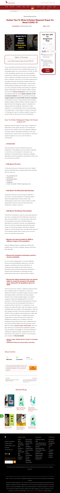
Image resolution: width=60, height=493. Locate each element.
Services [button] (12, 6)
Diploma (39, 6)
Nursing (50, 444)
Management (52, 443)
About (19, 441)
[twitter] (7, 454)
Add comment (32, 368)
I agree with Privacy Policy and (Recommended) (48, 56)
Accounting (51, 439)
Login (54, 6)
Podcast (27, 458)
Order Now (20, 443)
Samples (19, 6)
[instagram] (5, 454)
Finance (50, 455)
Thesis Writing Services (40, 443)
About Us (44, 7)
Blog (24, 6)
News (28, 6)
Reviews (33, 7)
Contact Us (49, 7)
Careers (20, 450)
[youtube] (9, 454)
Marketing (51, 453)
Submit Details (47, 70)
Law (50, 446)
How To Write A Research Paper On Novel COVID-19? (21, 61)
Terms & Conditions (48, 55)
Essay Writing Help (39, 448)
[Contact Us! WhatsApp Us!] (2, 416)
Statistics (51, 457)
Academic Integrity (33, 490)
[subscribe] (14, 462)
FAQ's (19, 455)
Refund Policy (29, 441)
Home (6, 6)
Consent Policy (29, 448)
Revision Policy (29, 443)
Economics (51, 441)
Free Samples (21, 451)
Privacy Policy (29, 439)
